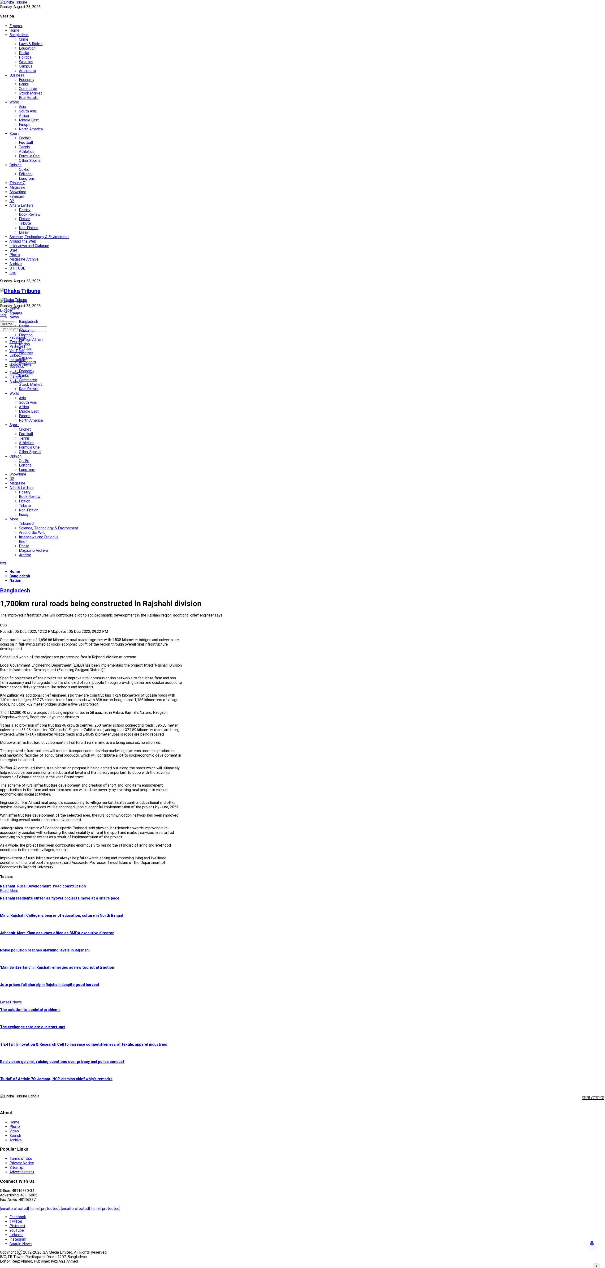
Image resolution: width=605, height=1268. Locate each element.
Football (26, 142)
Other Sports (30, 160)
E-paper (15, 26)
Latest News (11, 1002)
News (14, 317)
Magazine (17, 187)
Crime (23, 39)
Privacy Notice (21, 1163)
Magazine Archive (24, 259)
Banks (24, 84)
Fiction (24, 219)
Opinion (15, 165)
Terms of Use (20, 1158)
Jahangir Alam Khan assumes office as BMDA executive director (57, 933)
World (14, 102)
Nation (24, 344)
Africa (24, 115)
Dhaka (24, 53)
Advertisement (21, 1172)
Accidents (27, 71)
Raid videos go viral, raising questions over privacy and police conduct (62, 1061)
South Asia (28, 111)
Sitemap (16, 1167)
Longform (27, 178)
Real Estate (29, 97)
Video (14, 1131)
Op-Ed (24, 169)
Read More (9, 890)
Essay (24, 232)
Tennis (24, 147)
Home (14, 30)
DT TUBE (17, 268)
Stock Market (30, 93)
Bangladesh (19, 35)
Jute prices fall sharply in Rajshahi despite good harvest (49, 984)
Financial (16, 196)
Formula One (29, 156)
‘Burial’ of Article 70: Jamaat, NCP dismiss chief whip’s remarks (56, 1079)
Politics (25, 57)
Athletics (26, 151)
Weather (26, 62)
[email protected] (14, 1208)
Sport (14, 133)
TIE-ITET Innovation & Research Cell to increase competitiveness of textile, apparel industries (83, 1044)
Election (26, 335)
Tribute (25, 223)
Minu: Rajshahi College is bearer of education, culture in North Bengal (61, 915)
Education (27, 48)
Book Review (29, 214)
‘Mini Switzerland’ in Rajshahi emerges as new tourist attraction (57, 967)
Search (15, 1135)
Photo (14, 255)
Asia (22, 106)
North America (31, 129)
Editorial (25, 174)
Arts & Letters (21, 205)
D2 (11, 201)
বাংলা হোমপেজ (593, 1097)
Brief (13, 250)
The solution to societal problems (30, 1009)
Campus (25, 66)
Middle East (29, 120)
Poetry (24, 210)
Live (12, 272)
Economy (26, 79)
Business (16, 75)
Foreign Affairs (31, 339)
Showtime (17, 192)
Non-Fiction (28, 228)
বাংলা (3, 315)
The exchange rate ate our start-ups (32, 1027)
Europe (24, 124)
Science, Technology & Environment (39, 237)
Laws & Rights (31, 44)
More (13, 519)
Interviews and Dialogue (29, 246)
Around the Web (22, 241)
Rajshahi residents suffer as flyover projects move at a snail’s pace (59, 898)
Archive (15, 263)
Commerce (28, 88)
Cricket (25, 138)
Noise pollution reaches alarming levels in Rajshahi (45, 950)
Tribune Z (17, 183)
